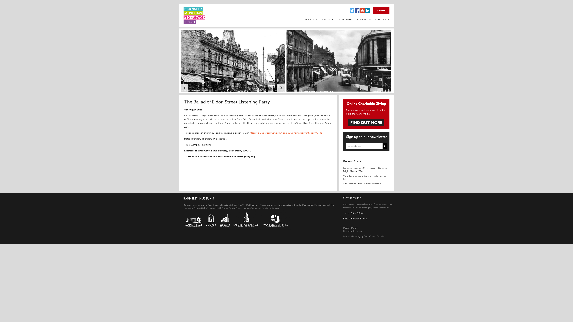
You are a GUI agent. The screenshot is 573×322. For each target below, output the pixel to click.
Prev (184, 88)
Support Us (364, 19)
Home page (311, 19)
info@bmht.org (359, 218)
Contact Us (382, 19)
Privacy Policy (350, 227)
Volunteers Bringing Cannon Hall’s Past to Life (364, 177)
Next (281, 88)
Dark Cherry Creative (374, 236)
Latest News (345, 19)
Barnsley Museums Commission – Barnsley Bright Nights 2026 (365, 170)
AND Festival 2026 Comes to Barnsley (363, 183)
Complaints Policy (352, 231)
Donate (381, 10)
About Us (327, 19)
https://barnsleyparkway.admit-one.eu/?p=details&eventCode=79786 (286, 132)
